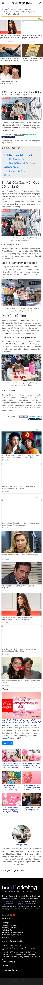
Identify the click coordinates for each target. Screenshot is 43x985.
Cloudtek (5, 959)
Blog (13, 9)
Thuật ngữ (5, 923)
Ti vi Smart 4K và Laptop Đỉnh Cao (22, 171)
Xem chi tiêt (7, 743)
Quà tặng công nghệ (31, 134)
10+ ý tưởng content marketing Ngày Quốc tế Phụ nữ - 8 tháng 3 (32, 788)
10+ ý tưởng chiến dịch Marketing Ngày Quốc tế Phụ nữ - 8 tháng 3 (11, 765)
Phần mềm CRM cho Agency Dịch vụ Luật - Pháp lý (21, 957)
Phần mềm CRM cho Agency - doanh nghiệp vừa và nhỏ (21, 948)
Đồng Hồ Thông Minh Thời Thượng (22, 163)
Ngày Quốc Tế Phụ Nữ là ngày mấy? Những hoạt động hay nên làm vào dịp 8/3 (21, 721)
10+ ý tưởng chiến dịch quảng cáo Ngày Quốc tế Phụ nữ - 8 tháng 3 (32, 765)
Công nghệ (28, 9)
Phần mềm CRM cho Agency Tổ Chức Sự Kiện (19, 952)
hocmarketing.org (22, 981)
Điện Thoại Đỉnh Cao (17, 159)
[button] (39, 150)
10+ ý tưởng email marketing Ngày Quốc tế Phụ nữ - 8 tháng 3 (11, 810)
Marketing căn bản (9, 925)
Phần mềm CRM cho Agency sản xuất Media (18, 954)
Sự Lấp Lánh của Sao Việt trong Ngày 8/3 (32, 809)
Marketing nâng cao (9, 928)
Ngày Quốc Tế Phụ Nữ (8, 137)
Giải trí (19, 9)
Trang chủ (5, 9)
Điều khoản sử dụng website (12, 932)
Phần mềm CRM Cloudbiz (11, 945)
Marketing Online (8, 930)
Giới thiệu (5, 937)
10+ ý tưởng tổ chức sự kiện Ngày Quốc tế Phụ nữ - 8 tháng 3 (11, 788)
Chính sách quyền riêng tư (11, 935)
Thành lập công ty (8, 962)
